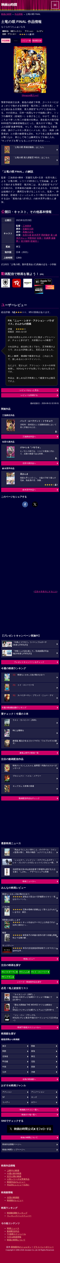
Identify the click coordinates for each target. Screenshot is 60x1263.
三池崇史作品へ (29, 436)
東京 (4, 1046)
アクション (29, 31)
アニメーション (37, 1092)
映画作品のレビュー (16, 1182)
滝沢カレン (21, 238)
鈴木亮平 (36, 235)
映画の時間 (6, 14)
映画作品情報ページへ (11, 1144)
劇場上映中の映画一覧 (29, 753)
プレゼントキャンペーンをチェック (29, 662)
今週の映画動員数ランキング (14, 707)
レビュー (25, 40)
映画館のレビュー (15, 1200)
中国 (4, 1067)
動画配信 (36, 40)
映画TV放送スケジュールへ (29, 1027)
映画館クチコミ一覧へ (29, 1110)
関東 (33, 1046)
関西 (4, 1051)
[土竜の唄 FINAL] (5, 283)
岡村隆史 (45, 235)
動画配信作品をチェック (29, 798)
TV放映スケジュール (16, 1234)
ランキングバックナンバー (19, 1216)
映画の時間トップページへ (13, 1150)
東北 (33, 1056)
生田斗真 (27, 235)
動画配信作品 (13, 1231)
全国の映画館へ (29, 1079)
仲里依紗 (32, 238)
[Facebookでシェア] (25, 504)
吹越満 (47, 238)
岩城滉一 (34, 241)
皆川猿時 (25, 241)
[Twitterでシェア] (35, 504)
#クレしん (24, 972)
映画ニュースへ (29, 881)
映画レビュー (29, 959)
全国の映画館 (13, 1197)
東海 (33, 1051)
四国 (33, 1067)
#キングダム (7, 977)
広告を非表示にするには (45, 591)
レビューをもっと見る (29, 390)
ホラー (34, 1102)
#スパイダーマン (9, 972)
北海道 (5, 1056)
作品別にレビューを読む (18, 1185)
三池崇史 (27, 226)
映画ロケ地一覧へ (29, 1115)
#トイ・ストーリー (39, 972)
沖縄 (33, 1072)
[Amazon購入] (30, 95)
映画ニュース (13, 1228)
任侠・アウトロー (9, 34)
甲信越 (5, 1061)
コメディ (39, 31)
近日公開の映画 (14, 1176)
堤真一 (40, 238)
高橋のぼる (28, 232)
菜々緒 (54, 235)
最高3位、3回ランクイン (12, 31)
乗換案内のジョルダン (21, 1247)
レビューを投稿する (29, 395)
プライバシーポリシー (43, 1247)
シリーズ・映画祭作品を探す (29, 982)
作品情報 (19, 14)
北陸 (33, 1061)
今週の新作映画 (14, 1173)
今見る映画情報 (14, 1237)
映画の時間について (29, 1137)
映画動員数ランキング (17, 1213)
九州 (4, 1072)
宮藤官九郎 (28, 229)
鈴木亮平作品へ (29, 490)
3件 (26, 34)
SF (3, 1097)
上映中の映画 (13, 1170)
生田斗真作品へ (29, 463)
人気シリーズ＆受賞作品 (18, 1179)
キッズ (34, 1097)
